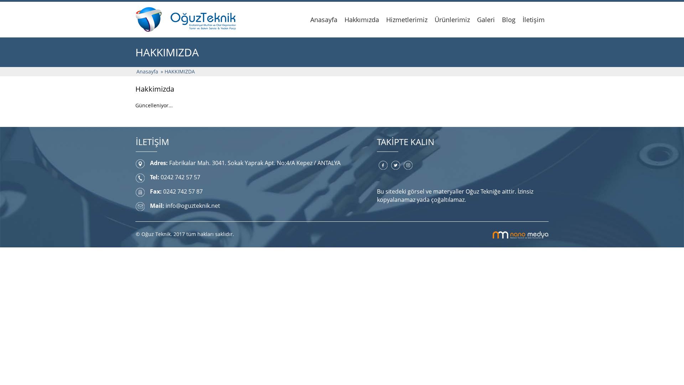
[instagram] (408, 164)
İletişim (534, 19)
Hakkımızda (361, 19)
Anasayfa (323, 19)
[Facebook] (383, 164)
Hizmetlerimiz (407, 19)
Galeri (486, 19)
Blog (508, 19)
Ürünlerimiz (452, 19)
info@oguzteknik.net (193, 206)
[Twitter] (395, 164)
